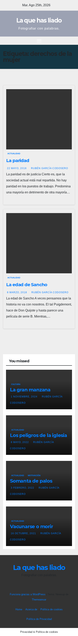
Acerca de (31, 609)
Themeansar (39, 599)
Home (18, 609)
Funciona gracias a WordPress (28, 594)
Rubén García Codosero (49, 168)
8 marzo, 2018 (17, 292)
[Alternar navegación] (39, 41)
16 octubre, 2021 (24, 533)
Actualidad (13, 153)
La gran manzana (30, 390)
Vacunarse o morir (31, 526)
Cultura (15, 384)
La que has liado (39, 20)
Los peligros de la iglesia (38, 435)
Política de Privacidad (39, 619)
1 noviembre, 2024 (24, 396)
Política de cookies (51, 609)
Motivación (34, 475)
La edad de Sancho (26, 284)
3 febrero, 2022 (23, 487)
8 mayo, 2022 (20, 442)
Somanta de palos (31, 481)
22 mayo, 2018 (17, 168)
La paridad (17, 160)
